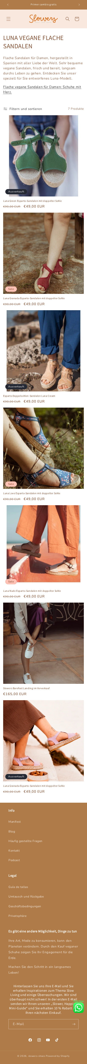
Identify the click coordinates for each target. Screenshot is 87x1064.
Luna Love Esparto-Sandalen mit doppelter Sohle (31, 493)
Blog (11, 831)
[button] (8, 19)
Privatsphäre (17, 916)
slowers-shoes (36, 1056)
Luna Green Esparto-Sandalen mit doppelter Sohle (32, 200)
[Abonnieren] (73, 1024)
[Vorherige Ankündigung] (7, 4)
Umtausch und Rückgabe (26, 897)
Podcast (14, 860)
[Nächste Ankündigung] (79, 4)
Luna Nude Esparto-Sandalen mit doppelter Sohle (32, 590)
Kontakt (14, 851)
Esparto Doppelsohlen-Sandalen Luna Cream (29, 395)
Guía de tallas (18, 887)
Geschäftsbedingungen (24, 906)
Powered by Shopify (58, 1056)
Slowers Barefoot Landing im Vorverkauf (26, 688)
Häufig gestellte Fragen (25, 841)
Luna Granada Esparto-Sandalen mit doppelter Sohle (34, 298)
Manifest (14, 822)
